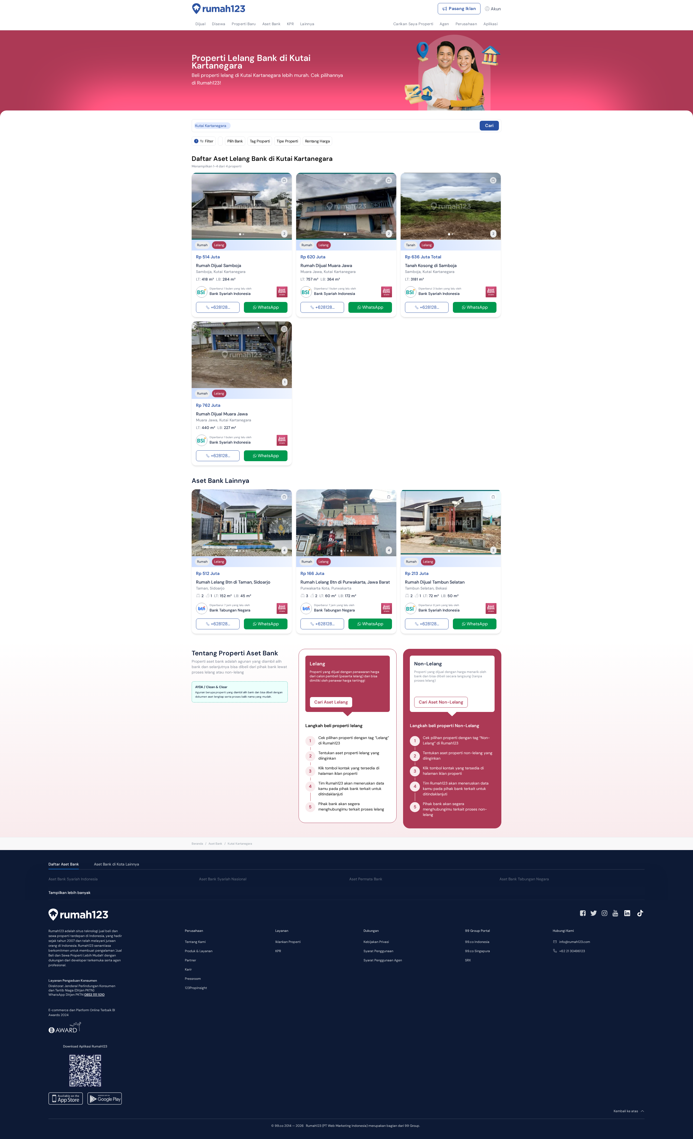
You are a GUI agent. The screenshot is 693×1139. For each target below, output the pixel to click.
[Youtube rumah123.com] (615, 913)
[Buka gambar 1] (240, 234)
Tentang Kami (195, 942)
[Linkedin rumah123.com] (627, 913)
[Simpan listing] (284, 180)
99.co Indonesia (477, 942)
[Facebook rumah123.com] (583, 913)
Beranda (197, 843)
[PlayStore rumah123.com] (104, 1098)
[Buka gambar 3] (243, 551)
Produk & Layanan (199, 951)
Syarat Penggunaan (378, 951)
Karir (188, 969)
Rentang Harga (317, 141)
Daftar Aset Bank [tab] (63, 864)
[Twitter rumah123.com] (593, 913)
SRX (468, 960)
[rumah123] (78, 915)
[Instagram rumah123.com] (604, 913)
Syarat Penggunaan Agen (383, 960)
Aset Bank (215, 843)
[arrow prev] (201, 206)
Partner (190, 960)
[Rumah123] (218, 8)
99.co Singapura (477, 951)
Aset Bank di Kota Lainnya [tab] (116, 864)
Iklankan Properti (288, 942)
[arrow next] (282, 206)
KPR (278, 951)
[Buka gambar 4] (246, 551)
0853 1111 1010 (94, 994)
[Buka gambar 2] (243, 234)
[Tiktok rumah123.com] (640, 913)
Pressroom (193, 979)
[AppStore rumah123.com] (65, 1098)
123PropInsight (196, 988)
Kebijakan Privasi (376, 942)
